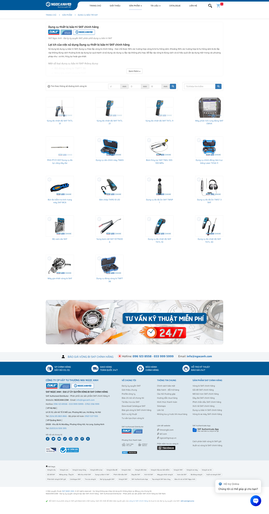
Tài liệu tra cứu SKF (130, 402)
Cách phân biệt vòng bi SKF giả (207, 441)
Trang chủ (95, 5)
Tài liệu (155, 5)
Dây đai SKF (135, 474)
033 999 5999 (76, 404)
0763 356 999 (92, 404)
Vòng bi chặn (126, 470)
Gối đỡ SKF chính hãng (203, 389)
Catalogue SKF (75, 479)
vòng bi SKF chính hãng (138, 501)
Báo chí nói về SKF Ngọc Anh (185, 479)
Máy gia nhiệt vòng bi (165, 474)
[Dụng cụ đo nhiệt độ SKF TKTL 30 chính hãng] (209, 226)
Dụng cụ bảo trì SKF (88, 14)
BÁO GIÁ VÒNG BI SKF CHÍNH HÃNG (90, 356)
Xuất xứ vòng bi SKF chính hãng (207, 445)
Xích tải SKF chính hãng (204, 406)
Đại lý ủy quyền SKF (131, 385)
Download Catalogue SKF (133, 406)
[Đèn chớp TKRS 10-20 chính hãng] (110, 186)
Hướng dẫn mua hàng (167, 398)
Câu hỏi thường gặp (166, 394)
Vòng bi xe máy (192, 470)
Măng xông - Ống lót (66, 474)
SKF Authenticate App (140, 479)
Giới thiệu (115, 5)
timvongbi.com (166, 429)
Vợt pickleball (174, 426)
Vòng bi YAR (178, 470)
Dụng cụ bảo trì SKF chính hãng (207, 410)
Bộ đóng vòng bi (196, 474)
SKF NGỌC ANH (68, 491)
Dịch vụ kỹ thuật (129, 414)
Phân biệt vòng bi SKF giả (56, 479)
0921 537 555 (91, 416)
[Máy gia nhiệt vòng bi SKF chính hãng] (60, 265)
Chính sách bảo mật (166, 385)
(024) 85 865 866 (58, 416)
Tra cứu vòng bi (90, 479)
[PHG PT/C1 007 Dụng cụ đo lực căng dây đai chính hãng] (60, 147)
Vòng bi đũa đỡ (111, 470)
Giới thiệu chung (129, 389)
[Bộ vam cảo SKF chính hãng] (60, 226)
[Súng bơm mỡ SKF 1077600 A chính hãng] (110, 226)
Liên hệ (193, 5)
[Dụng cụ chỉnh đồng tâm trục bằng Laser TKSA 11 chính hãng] (209, 147)
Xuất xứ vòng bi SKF (213, 474)
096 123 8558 (60, 404)
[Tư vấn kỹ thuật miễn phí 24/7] (134, 322)
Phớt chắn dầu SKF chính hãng (207, 402)
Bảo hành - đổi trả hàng (168, 389)
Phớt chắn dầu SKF (120, 474)
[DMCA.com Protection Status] (129, 452)
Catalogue (175, 5)
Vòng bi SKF (123, 479)
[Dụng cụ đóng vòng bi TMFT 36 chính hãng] (110, 265)
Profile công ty (128, 394)
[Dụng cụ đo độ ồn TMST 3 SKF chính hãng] (209, 186)
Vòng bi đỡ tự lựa (96, 470)
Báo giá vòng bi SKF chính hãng (136, 410)
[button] (210, 6)
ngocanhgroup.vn (167, 438)
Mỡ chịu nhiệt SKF (84, 474)
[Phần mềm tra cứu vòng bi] (166, 447)
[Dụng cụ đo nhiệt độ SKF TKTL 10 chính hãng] (159, 226)
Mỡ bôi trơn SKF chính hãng (206, 394)
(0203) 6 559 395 (57, 428)
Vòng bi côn (64, 470)
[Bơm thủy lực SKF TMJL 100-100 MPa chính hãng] (159, 147)
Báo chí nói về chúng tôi (133, 398)
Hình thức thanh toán (167, 402)
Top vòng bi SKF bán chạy (161, 479)
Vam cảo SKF (182, 474)
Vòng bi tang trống (79, 470)
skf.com (163, 434)
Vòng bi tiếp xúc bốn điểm (160, 470)
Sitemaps (161, 406)
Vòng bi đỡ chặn (141, 470)
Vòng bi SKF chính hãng (204, 385)
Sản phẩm (134, 5)
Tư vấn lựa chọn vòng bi (133, 418)
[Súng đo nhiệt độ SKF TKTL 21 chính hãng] (110, 107)
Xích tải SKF (148, 474)
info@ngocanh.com (85, 400)
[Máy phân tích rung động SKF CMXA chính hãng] (209, 107)
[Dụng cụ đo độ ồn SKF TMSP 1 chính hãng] (159, 186)
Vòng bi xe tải (207, 470)
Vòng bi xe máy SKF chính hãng (207, 414)
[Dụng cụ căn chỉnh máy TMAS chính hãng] (110, 147)
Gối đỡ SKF (51, 474)
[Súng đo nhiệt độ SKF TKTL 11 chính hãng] (159, 107)
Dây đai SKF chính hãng (204, 398)
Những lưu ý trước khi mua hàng (172, 414)
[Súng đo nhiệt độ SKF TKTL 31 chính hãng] (60, 107)
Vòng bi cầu (51, 470)
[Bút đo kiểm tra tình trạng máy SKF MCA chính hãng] (60, 186)
